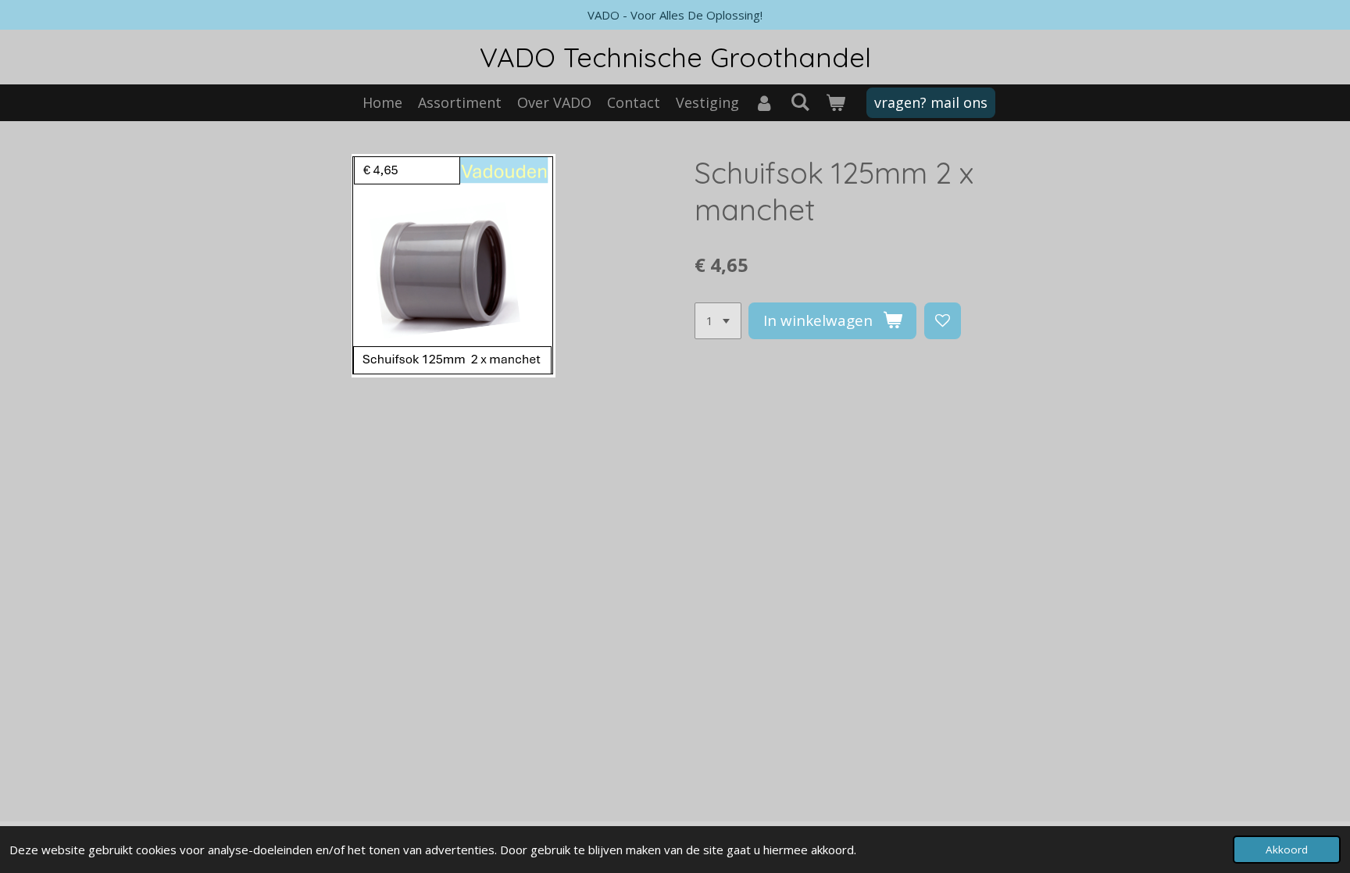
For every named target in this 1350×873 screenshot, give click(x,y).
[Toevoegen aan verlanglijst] (942, 320)
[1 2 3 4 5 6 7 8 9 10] (718, 320)
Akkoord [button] (1287, 850)
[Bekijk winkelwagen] (834, 102)
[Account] (764, 102)
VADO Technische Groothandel (675, 57)
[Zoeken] (799, 101)
